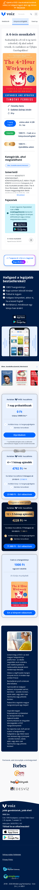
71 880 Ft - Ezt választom (19, 546)
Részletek (21, 7)
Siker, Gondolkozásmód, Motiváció (17, 165)
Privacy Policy (7, 859)
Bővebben (21, 195)
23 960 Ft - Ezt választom (19, 494)
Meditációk (5, 21)
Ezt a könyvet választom (19, 612)
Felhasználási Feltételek (11, 854)
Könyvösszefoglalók (20, 21)
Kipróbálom (18, 262)
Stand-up (35, 21)
